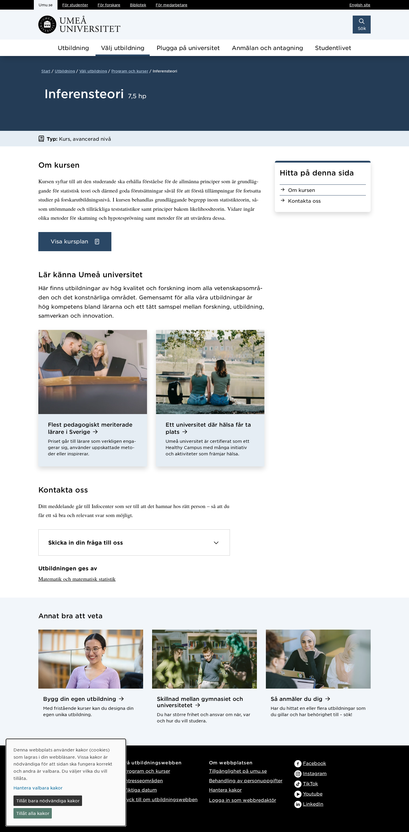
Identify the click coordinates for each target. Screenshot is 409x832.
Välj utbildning (122, 47)
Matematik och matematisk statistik (77, 578)
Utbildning (73, 47)
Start (45, 71)
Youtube (312, 793)
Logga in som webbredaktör (242, 800)
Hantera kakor (225, 789)
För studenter (75, 4)
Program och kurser (129, 71)
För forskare (109, 4)
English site (359, 4)
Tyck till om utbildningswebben (161, 799)
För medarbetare (171, 4)
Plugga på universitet (188, 47)
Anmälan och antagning (267, 47)
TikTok (310, 783)
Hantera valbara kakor (38, 787)
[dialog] (66, 782)
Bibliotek (138, 4)
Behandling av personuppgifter (245, 780)
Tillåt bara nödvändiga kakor (48, 800)
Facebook (314, 763)
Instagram (315, 773)
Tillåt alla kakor (32, 813)
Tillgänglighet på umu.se (238, 771)
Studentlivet (333, 47)
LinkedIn (313, 804)
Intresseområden (143, 780)
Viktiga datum (140, 789)
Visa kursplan (70, 241)
